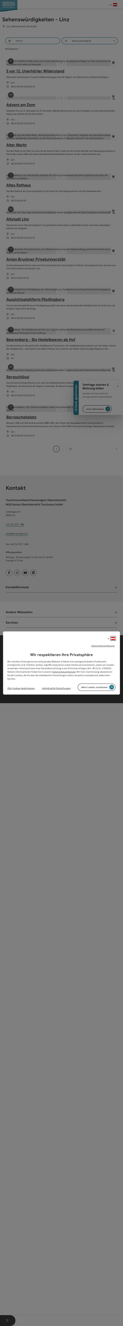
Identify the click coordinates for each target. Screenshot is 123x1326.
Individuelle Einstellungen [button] (56, 688)
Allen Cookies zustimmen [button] (94, 687)
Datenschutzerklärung (103, 645)
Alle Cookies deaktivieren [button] (21, 688)
